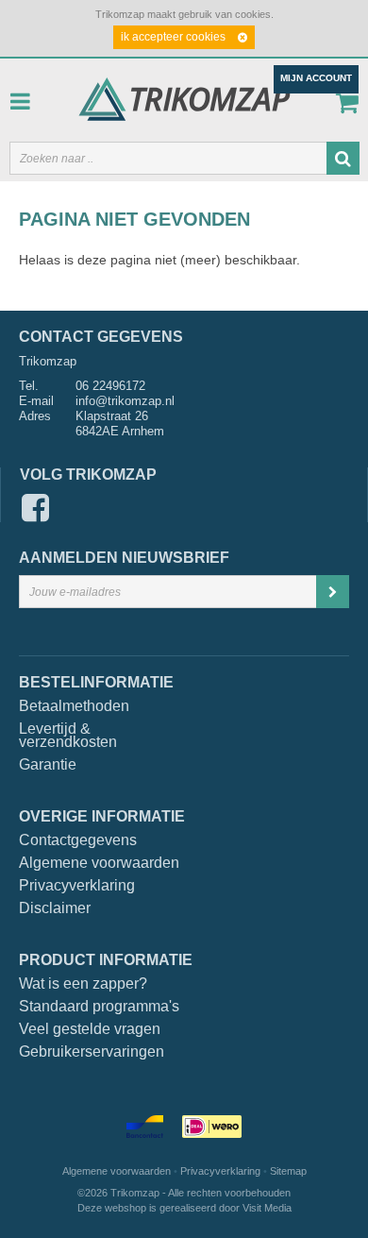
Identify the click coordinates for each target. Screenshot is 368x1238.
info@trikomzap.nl (125, 401)
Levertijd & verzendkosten (63, 735)
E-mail (36, 401)
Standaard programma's (99, 1006)
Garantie (47, 765)
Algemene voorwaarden (99, 863)
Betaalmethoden (63, 706)
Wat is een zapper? (83, 984)
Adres (35, 416)
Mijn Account (316, 78)
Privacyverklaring (77, 885)
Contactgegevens (78, 840)
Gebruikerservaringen (91, 1052)
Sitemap (288, 1171)
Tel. (29, 386)
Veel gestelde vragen (89, 1029)
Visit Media (267, 1207)
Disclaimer (55, 908)
